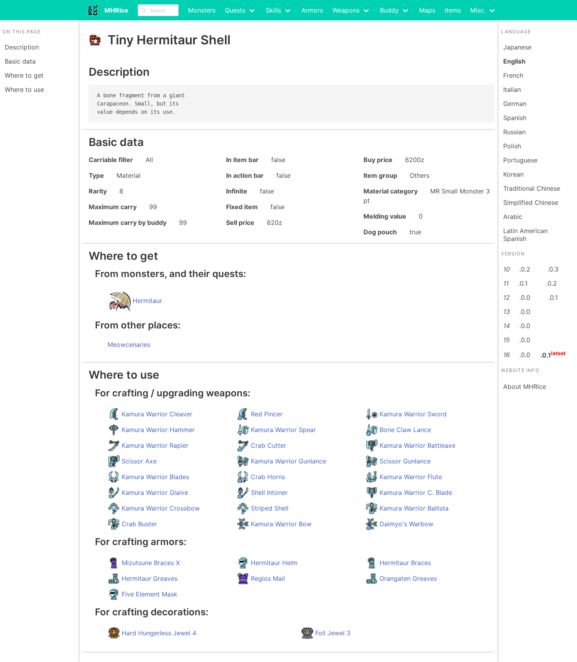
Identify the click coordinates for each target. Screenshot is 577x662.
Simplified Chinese (530, 202)
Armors (312, 10)
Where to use (24, 89)
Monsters (201, 10)
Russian (514, 132)
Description (22, 47)
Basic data (20, 61)
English (514, 61)
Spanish (514, 118)
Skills (273, 10)
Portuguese (520, 160)
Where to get (24, 75)
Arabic (512, 217)
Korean (513, 174)
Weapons (346, 10)
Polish (512, 146)
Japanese (517, 47)
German (514, 104)
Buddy (389, 10)
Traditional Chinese (531, 188)
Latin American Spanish (525, 235)
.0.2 (524, 269)
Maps (427, 10)
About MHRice (524, 386)
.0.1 (523, 283)
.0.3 (553, 269)
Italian (512, 89)
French (513, 75)
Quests (235, 10)
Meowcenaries (129, 344)
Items (453, 10)
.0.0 (524, 297)
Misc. (478, 10)
